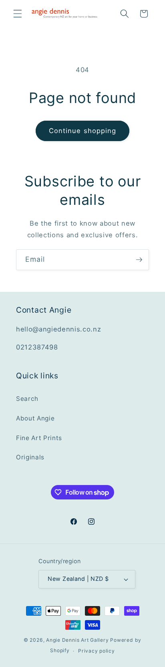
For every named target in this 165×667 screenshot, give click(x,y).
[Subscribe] (139, 259)
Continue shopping (83, 131)
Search (27, 398)
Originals (30, 457)
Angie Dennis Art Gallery (77, 640)
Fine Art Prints (39, 438)
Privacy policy (96, 651)
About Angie (35, 418)
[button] (17, 13)
